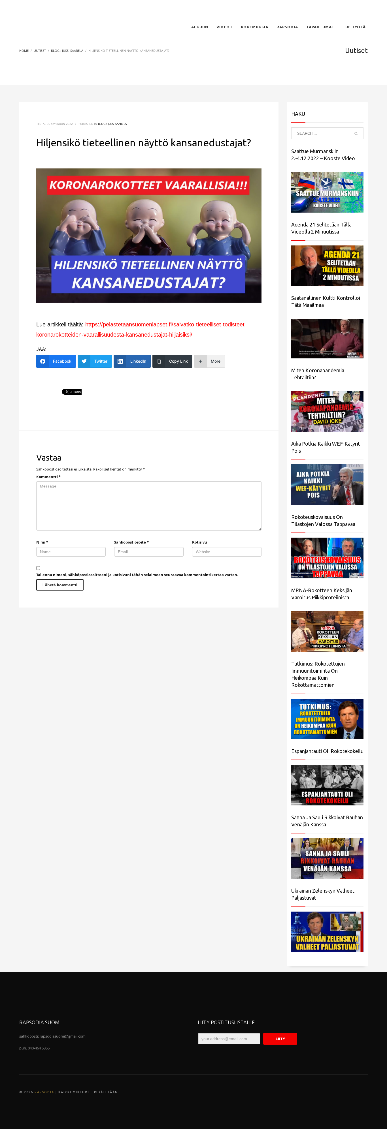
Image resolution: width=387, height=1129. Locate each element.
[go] (356, 134)
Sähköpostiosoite (131, 542)
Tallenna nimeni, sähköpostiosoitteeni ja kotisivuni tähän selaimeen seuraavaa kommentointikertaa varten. (137, 574)
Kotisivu (199, 542)
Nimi (42, 542)
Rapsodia (44, 1092)
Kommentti (48, 476)
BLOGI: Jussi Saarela (112, 124)
